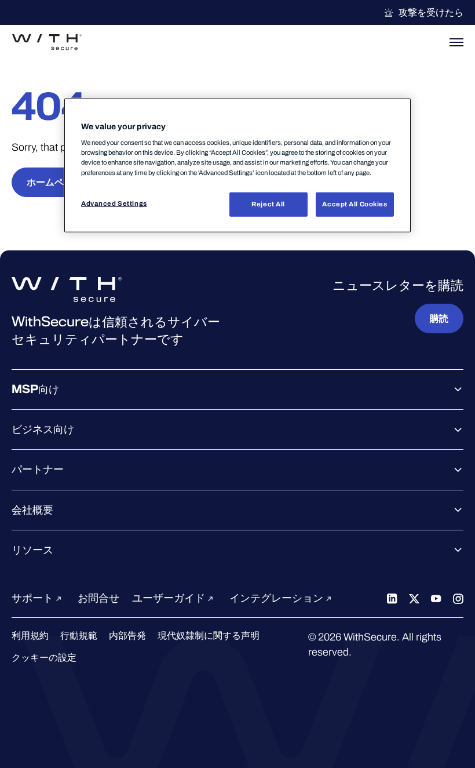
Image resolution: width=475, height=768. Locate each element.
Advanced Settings (114, 202)
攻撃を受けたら (431, 12)
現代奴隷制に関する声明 (209, 635)
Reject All (268, 203)
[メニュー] (456, 42)
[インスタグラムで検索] (458, 598)
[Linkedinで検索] (392, 598)
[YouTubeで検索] (436, 598)
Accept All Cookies (354, 203)
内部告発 (127, 635)
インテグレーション (277, 598)
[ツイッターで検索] (414, 598)
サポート (34, 598)
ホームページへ (59, 182)
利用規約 (30, 635)
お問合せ (98, 598)
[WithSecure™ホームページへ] (47, 42)
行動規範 (78, 635)
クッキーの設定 (44, 658)
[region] (237, 164)
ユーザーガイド (169, 598)
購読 (439, 318)
